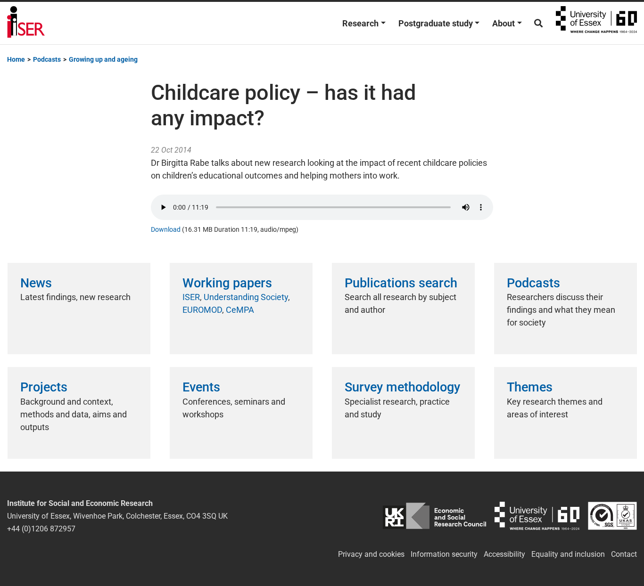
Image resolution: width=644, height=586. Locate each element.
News (36, 283)
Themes (530, 387)
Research (360, 23)
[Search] (538, 23)
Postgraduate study (435, 23)
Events (201, 387)
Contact (624, 554)
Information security (444, 554)
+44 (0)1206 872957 (41, 528)
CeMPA (240, 310)
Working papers (227, 283)
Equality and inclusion (568, 554)
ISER (191, 297)
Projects (43, 387)
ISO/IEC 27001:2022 (612, 516)
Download (166, 230)
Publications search (401, 283)
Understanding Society (246, 297)
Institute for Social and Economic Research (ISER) (26, 23)
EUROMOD (202, 310)
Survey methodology (402, 387)
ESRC (434, 516)
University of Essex (596, 23)
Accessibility (504, 554)
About (503, 23)
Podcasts (533, 283)
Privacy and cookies (371, 554)
